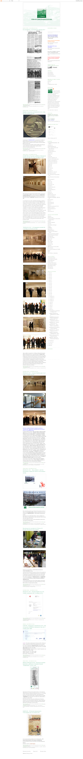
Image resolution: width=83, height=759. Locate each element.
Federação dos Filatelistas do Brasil (53, 233)
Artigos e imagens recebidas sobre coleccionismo (53, 148)
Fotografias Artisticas (51, 187)
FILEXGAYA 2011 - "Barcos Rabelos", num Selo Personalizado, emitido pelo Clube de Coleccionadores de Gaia (34, 471)
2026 (50, 272)
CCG (27, 106)
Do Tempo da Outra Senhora (52, 262)
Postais (49, 201)
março (51, 309)
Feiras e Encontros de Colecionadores (53, 176)
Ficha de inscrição (50, 179)
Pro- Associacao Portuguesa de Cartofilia (54, 249)
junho (51, 305)
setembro (51, 300)
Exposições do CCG (36, 106)
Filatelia (41, 106)
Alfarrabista (49, 216)
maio (50, 306)
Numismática (50, 193)
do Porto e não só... (50, 261)
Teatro (49, 209)
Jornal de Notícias (50, 73)
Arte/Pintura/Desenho (31, 222)
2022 (50, 278)
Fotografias (49, 185)
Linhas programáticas (51, 189)
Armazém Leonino (50, 217)
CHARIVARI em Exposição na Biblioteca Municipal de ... (54, 318)
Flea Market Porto (50, 236)
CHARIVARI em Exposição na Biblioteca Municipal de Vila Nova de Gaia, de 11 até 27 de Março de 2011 (34, 156)
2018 (50, 284)
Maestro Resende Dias (51, 237)
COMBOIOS (50, 227)
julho (51, 303)
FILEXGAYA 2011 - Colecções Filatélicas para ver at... (54, 323)
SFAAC (49, 251)
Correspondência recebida (52, 162)
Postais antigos (50, 202)
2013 (50, 292)
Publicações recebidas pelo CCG (53, 206)
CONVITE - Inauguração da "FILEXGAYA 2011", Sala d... (54, 333)
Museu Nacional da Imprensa (52, 264)
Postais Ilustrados (50, 247)
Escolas (49, 169)
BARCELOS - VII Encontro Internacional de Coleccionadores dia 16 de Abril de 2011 (32, 711)
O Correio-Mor (50, 242)
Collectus (49, 226)
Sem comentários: (26, 105)
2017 (50, 286)
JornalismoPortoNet (51, 74)
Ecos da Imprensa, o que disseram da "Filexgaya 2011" (34, 29)
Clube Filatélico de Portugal (52, 224)
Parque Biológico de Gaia (52, 265)
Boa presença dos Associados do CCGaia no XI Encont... (54, 328)
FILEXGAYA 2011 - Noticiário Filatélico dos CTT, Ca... (54, 330)
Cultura (30, 106)
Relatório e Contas (50, 207)
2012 (50, 293)
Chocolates (49, 223)
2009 (50, 345)
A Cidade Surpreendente (51, 257)
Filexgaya (49, 183)
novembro (51, 297)
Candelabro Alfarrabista (51, 222)
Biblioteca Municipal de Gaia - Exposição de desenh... (54, 335)
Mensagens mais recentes (27, 751)
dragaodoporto (50, 228)
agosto (51, 302)
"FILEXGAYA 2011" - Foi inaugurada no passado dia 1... (55, 320)
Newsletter (49, 192)
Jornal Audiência (50, 72)
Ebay (48, 82)
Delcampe (49, 81)
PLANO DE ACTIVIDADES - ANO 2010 (54, 197)
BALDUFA (49, 221)
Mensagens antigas (43, 751)
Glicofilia (49, 188)
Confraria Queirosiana (51, 260)
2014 (50, 290)
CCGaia (49, 156)
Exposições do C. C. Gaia (51, 171)
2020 (50, 281)
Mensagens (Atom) (29, 753)
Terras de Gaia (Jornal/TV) (52, 76)
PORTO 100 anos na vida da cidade (53, 246)
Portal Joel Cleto (50, 266)
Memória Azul (50, 238)
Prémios (49, 204)
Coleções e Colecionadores (52, 160)
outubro (51, 299)
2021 (50, 280)
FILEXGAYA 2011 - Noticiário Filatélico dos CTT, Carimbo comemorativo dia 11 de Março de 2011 (33, 592)
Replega (49, 250)
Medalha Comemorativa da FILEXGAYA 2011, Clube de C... (54, 314)
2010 (50, 343)
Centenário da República (51, 157)
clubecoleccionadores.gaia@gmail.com (54, 121)
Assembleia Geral (50, 150)
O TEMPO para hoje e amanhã (52, 84)
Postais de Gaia (50, 203)
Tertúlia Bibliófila (50, 268)
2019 (50, 283)
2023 (50, 277)
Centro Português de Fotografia (52, 259)
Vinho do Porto (43, 524)
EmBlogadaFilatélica (51, 230)
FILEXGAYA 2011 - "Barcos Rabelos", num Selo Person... (54, 325)
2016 (50, 287)
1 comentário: (26, 463)
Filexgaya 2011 (37, 524)
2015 (50, 289)
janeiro (51, 342)
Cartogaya (49, 153)
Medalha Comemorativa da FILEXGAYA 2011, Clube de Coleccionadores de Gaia (34, 112)
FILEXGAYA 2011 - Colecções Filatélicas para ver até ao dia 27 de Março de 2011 (34, 373)
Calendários (49, 152)
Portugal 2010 (50, 199)
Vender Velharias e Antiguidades (53, 253)
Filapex (49, 180)
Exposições (49, 170)
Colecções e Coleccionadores (35, 523)
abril (50, 308)
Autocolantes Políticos (51, 151)
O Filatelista (49, 245)
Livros (49, 190)
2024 (50, 275)
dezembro (51, 296)
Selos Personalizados (51, 208)
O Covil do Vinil (50, 244)
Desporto (49, 166)
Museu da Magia (50, 241)
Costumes (49, 164)
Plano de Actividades (51, 196)
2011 (50, 294)
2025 (50, 274)
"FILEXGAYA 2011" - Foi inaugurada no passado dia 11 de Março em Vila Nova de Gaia (34, 228)
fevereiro (51, 340)
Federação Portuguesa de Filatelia (53, 235)
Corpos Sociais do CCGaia (52, 161)
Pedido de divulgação (51, 194)
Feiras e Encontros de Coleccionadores (54, 174)
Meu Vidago (50, 240)
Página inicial (35, 751)
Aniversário (49, 145)
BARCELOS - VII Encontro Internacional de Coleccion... (54, 338)
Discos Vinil (49, 168)
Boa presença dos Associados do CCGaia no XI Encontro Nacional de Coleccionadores (32, 529)
